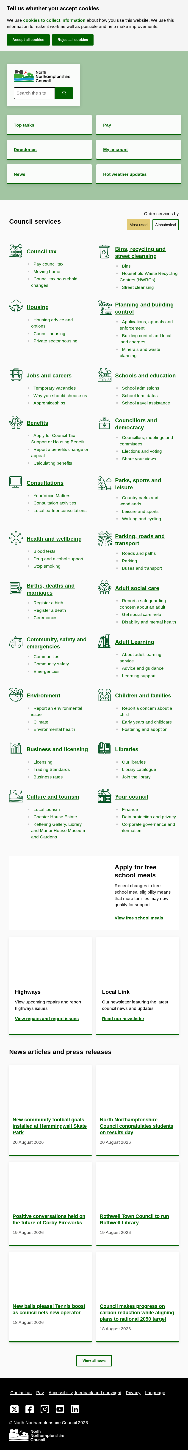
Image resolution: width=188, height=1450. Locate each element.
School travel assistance (146, 403)
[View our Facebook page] (29, 1410)
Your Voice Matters (51, 495)
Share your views (139, 458)
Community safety (51, 663)
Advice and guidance (143, 668)
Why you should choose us (60, 395)
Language (155, 1392)
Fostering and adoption (145, 729)
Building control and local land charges (145, 338)
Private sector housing (55, 341)
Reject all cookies (73, 40)
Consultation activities (54, 503)
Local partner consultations (60, 510)
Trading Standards (51, 769)
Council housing (49, 333)
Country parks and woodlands (139, 501)
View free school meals (139, 918)
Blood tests (44, 551)
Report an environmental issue (56, 711)
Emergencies (46, 671)
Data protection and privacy (149, 816)
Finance (130, 809)
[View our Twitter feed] (14, 1410)
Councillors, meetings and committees (146, 440)
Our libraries (134, 762)
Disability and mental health (149, 622)
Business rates (48, 777)
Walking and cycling (141, 518)
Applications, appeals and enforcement (146, 325)
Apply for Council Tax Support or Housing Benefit (57, 438)
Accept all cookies (28, 40)
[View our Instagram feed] (44, 1410)
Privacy (133, 1392)
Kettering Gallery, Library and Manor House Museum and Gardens (58, 830)
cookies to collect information (54, 20)
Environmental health (54, 729)
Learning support (138, 675)
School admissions (140, 388)
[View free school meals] (51, 893)
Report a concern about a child (146, 711)
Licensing (43, 762)
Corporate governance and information (147, 827)
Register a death (49, 610)
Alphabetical (165, 225)
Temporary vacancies (54, 388)
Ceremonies (45, 617)
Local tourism (46, 809)
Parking (129, 560)
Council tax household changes (54, 282)
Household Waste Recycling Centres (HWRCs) (149, 276)
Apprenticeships (49, 403)
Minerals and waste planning (140, 352)
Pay (40, 1392)
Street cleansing (138, 287)
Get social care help (141, 614)
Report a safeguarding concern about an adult (143, 604)
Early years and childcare (147, 722)
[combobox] (34, 93)
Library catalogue (139, 769)
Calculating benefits (52, 463)
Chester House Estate (55, 816)
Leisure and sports (140, 511)
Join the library (136, 777)
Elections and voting (142, 451)
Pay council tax (48, 264)
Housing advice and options (52, 323)
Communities (46, 656)
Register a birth (48, 602)
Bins (126, 266)
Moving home (46, 271)
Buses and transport (142, 568)
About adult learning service (140, 657)
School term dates (140, 395)
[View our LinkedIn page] (75, 1410)
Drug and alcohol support (58, 558)
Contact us (21, 1392)
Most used (138, 225)
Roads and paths (139, 553)
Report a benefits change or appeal (59, 452)
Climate (40, 722)
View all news (94, 1361)
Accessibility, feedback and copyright (85, 1392)
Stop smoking (47, 566)
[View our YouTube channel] (60, 1410)
